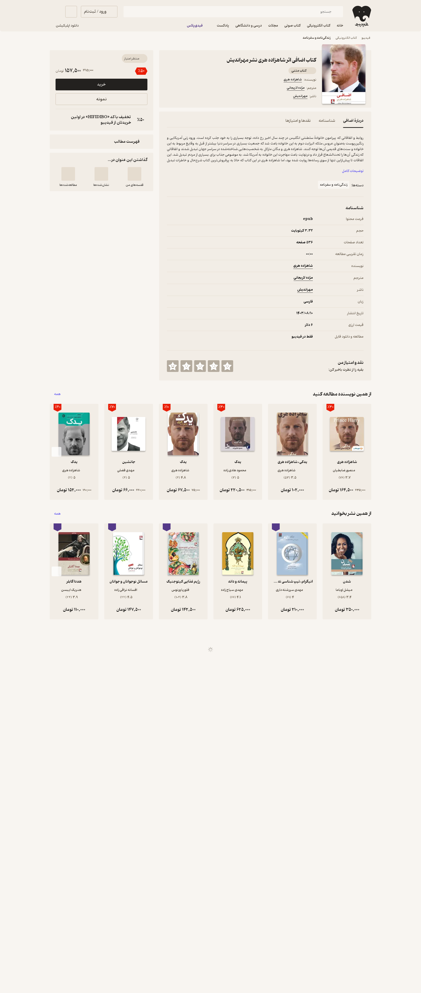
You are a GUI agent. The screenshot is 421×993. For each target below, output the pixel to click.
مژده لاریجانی (296, 87)
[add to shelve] (134, 174)
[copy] (60, 120)
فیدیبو (366, 38)
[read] (68, 174)
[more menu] (170, 97)
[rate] (227, 366)
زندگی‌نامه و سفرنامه (317, 37)
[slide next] (56, 452)
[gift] (193, 97)
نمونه (101, 99)
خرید (101, 84)
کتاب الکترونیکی (346, 38)
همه (57, 394)
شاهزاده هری (293, 79)
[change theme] (55, 12)
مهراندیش (300, 96)
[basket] (71, 12)
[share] (205, 97)
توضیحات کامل (353, 171)
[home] (361, 16)
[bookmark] (181, 97)
